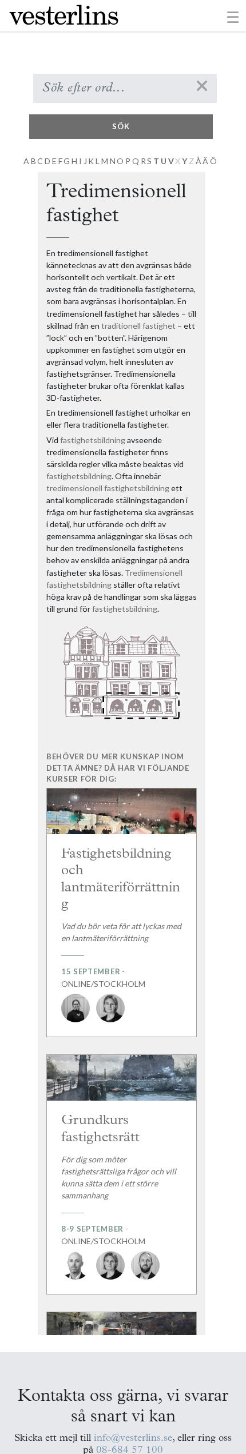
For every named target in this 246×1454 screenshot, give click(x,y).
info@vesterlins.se (133, 1438)
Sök (120, 126)
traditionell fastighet (138, 325)
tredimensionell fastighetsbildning (107, 488)
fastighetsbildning (92, 440)
